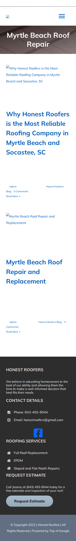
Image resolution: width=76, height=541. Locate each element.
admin (13, 186)
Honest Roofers (48, 525)
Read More (12, 196)
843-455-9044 (36, 412)
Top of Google (59, 531)
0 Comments (21, 191)
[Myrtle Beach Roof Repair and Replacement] (38, 233)
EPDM (18, 460)
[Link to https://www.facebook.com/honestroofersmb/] (38, 433)
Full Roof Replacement (31, 453)
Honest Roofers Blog (50, 322)
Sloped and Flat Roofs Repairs (37, 468)
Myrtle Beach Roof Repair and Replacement (34, 271)
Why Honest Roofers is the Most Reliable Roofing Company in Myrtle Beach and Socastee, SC (38, 133)
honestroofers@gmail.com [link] (43, 420)
